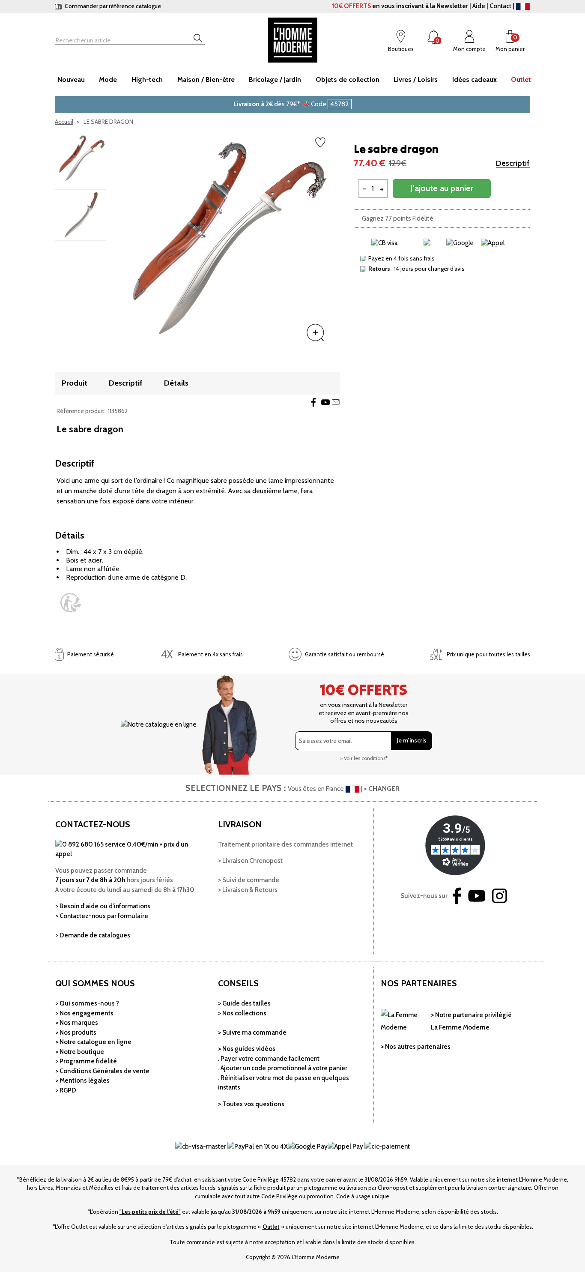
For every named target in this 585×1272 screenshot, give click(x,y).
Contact (500, 6)
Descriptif (513, 163)
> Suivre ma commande (252, 1032)
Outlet (271, 1226)
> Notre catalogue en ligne (93, 1042)
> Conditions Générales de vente (102, 1071)
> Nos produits (75, 1032)
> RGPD (65, 1090)
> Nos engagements (84, 1013)
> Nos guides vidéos (246, 1049)
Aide (478, 6)
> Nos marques (76, 1023)
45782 (339, 104)
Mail (335, 402)
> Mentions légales (82, 1080)
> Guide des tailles (244, 1003)
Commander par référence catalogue (112, 6)
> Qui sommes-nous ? (87, 1003)
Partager (313, 402)
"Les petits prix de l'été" (150, 1211)
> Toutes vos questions (251, 1104)
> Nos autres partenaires (416, 1047)
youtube (325, 402)
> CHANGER (382, 788)
